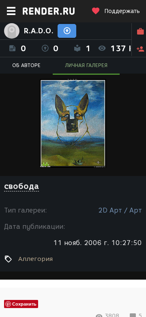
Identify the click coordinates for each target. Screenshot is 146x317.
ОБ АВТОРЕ (26, 65)
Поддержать (122, 11)
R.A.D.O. (39, 30)
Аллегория (35, 259)
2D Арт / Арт (120, 210)
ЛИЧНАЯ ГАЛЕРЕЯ (86, 65)
